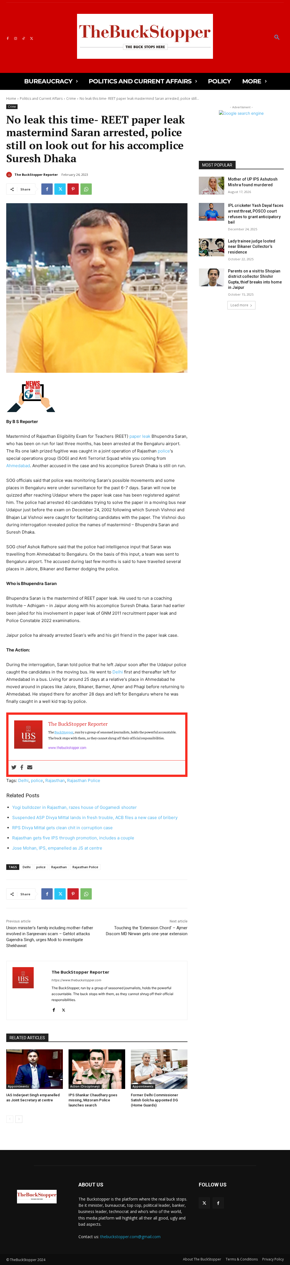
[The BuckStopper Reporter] (10, 174)
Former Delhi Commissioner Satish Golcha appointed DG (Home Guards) (154, 1100)
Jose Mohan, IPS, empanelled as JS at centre (57, 848)
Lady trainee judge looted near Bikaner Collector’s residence (251, 246)
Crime (71, 98)
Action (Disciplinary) (85, 1086)
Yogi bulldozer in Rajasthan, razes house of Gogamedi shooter (74, 807)
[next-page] (18, 1119)
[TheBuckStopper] (145, 36)
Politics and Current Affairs (41, 98)
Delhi (117, 672)
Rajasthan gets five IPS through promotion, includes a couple (73, 838)
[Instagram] (15, 37)
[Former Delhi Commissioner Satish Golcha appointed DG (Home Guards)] (159, 1069)
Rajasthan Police (83, 780)
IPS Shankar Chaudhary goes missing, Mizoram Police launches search (93, 1100)
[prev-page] (9, 1119)
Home (11, 98)
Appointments (18, 1086)
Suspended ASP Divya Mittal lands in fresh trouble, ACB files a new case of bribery (95, 817)
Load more (239, 305)
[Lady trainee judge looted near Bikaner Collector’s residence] (211, 247)
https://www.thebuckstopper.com (76, 980)
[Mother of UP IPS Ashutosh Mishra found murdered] (211, 185)
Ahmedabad (18, 465)
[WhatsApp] (86, 189)
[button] (277, 37)
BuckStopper (63, 731)
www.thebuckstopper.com (67, 747)
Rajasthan (55, 780)
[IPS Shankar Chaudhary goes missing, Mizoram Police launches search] (97, 1069)
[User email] (29, 767)
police (164, 451)
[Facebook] (7, 37)
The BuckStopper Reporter (36, 174)
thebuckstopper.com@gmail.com (130, 1236)
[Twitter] (31, 37)
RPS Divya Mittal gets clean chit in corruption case (62, 827)
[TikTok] (23, 37)
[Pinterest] (73, 189)
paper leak (139, 436)
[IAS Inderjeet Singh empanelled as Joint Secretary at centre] (34, 1069)
